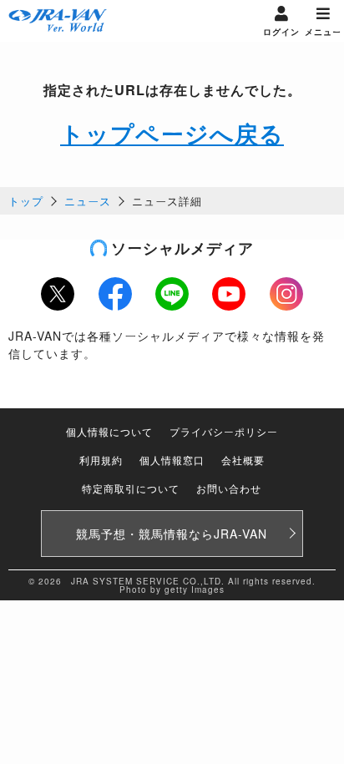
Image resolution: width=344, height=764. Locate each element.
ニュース (87, 200)
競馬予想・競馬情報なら (171, 533)
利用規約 (101, 460)
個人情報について (109, 431)
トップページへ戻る (172, 133)
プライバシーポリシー (223, 431)
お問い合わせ (228, 488)
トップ (25, 200)
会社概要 (243, 460)
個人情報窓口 (172, 460)
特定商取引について (131, 488)
